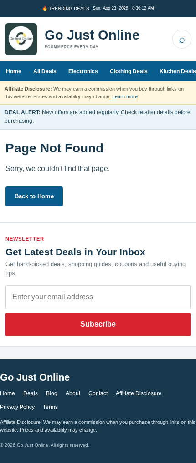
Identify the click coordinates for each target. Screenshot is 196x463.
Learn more (125, 96)
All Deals (45, 71)
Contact (98, 393)
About (73, 393)
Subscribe (98, 324)
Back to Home (34, 196)
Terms (50, 407)
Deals (30, 393)
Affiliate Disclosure (139, 393)
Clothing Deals (129, 71)
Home (13, 71)
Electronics (83, 71)
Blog (51, 393)
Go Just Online (92, 35)
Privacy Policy (17, 407)
